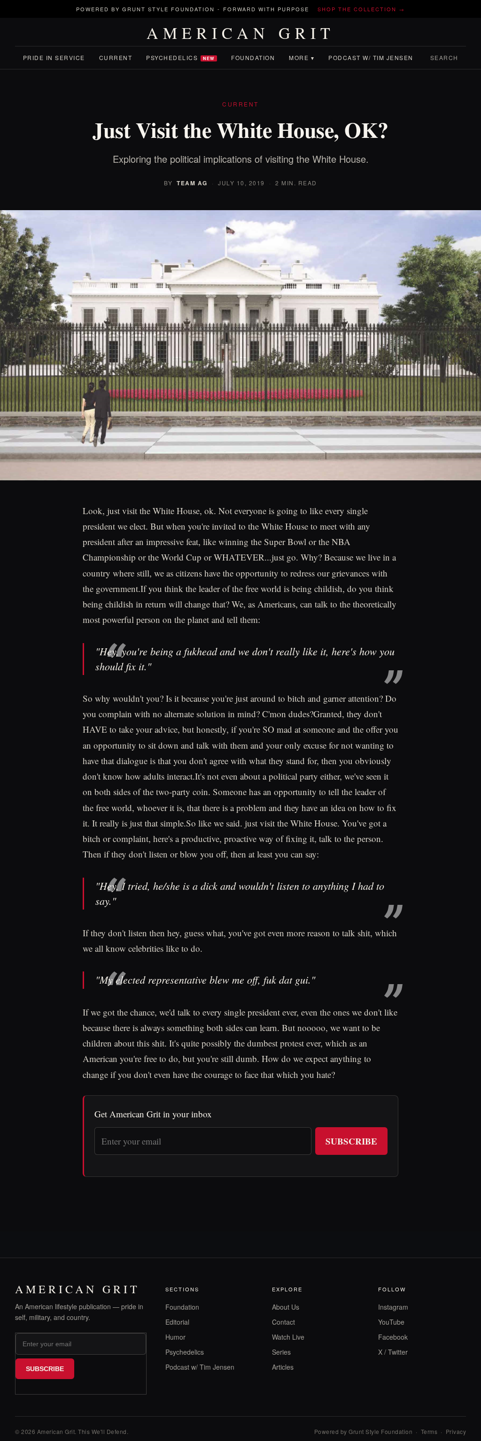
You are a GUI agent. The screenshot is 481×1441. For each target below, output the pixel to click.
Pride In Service (54, 57)
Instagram (393, 1307)
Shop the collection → (361, 9)
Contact (283, 1322)
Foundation (253, 57)
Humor (175, 1337)
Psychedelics (180, 57)
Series (281, 1352)
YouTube (391, 1322)
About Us (285, 1307)
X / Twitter (393, 1352)
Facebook (393, 1337)
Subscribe (351, 1141)
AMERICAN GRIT (241, 33)
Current (115, 57)
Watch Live (288, 1337)
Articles (283, 1367)
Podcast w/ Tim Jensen (370, 57)
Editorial (177, 1322)
